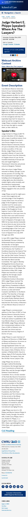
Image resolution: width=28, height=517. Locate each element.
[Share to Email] (17, 55)
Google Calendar (8, 44)
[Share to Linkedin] (15, 55)
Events (13, 16)
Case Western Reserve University (13, 444)
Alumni (8, 16)
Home (3, 16)
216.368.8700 (8, 472)
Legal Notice (5, 451)
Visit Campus (5, 508)
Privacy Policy (12, 451)
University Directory (6, 510)
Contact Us (4, 475)
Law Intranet (5, 478)
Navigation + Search (11, 13)
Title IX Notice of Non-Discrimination (11, 453)
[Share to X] (13, 55)
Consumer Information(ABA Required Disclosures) (13, 494)
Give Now (4, 506)
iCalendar (17, 44)
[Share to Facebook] (11, 55)
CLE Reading (8, 430)
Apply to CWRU (5, 504)
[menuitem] (14, 504)
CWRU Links (6, 501)
